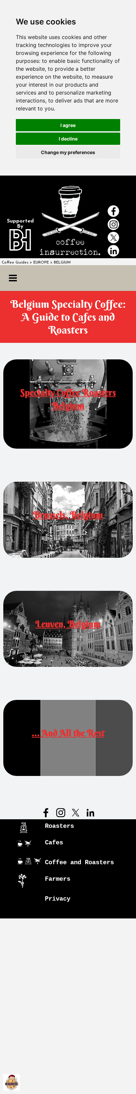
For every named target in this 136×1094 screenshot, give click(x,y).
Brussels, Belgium (68, 514)
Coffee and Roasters (79, 862)
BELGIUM (62, 262)
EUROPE (41, 262)
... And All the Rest (68, 733)
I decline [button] (68, 139)
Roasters (59, 826)
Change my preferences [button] (68, 152)
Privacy (57, 899)
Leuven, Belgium (68, 624)
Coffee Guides (15, 262)
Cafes (54, 842)
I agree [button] (68, 125)
